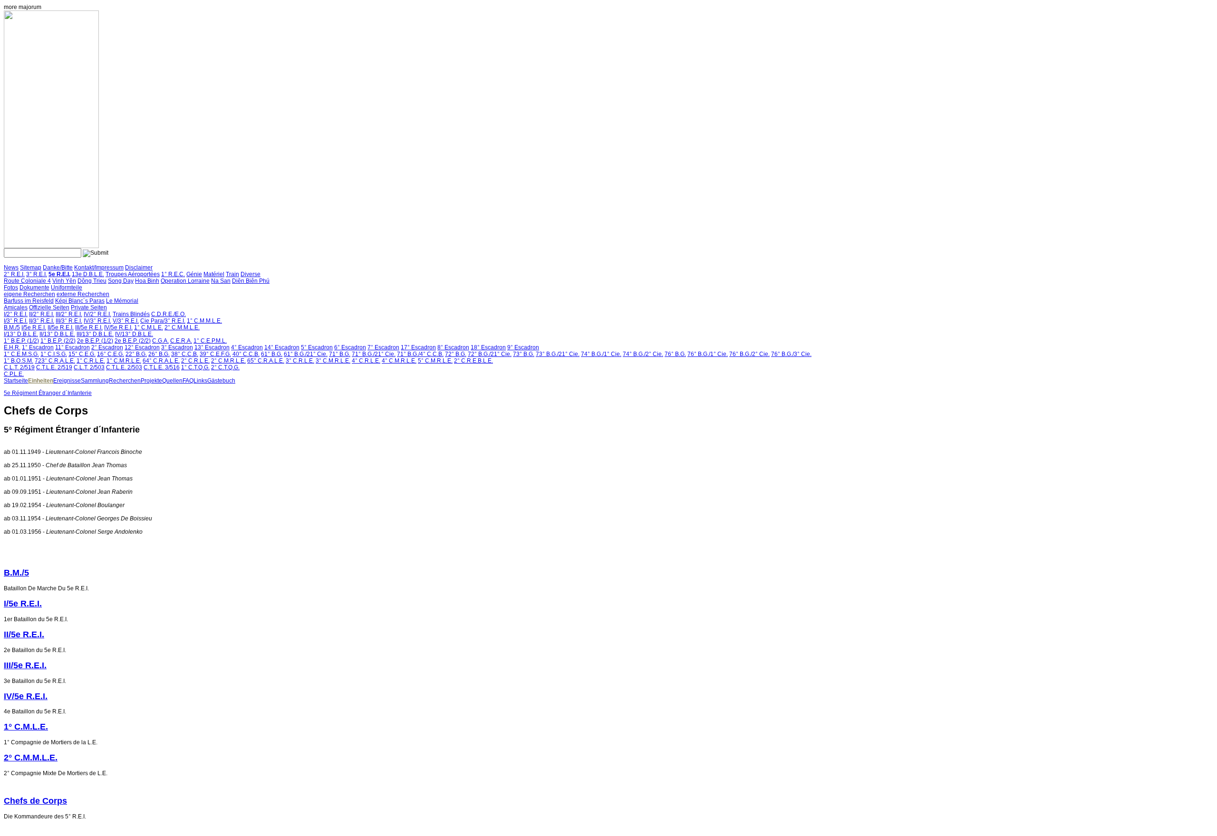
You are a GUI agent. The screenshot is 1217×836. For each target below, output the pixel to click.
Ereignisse (67, 380)
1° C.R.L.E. (91, 360)
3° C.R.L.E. (300, 360)
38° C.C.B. (184, 354)
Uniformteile (66, 287)
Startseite (16, 380)
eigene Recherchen (29, 294)
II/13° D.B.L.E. (57, 334)
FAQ (188, 380)
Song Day (121, 281)
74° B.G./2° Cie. (643, 354)
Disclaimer (139, 267)
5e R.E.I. (59, 274)
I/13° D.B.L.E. (21, 334)
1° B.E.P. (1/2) (21, 340)
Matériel (213, 274)
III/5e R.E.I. (89, 327)
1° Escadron (38, 347)
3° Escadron (177, 347)
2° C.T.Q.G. (225, 367)
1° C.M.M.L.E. (204, 320)
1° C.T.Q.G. (195, 367)
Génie (194, 274)
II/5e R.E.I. (61, 327)
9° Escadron (523, 347)
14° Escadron (281, 347)
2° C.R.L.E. (195, 360)
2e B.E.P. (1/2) (95, 340)
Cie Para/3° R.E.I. (162, 320)
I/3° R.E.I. (16, 320)
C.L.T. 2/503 (89, 367)
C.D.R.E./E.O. (168, 314)
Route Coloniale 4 (27, 281)
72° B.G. (455, 354)
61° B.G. (271, 354)
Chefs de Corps (35, 801)
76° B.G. (675, 354)
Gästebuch (221, 380)
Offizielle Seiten (49, 307)
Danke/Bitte (58, 267)
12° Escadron (142, 347)
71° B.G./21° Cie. (374, 354)
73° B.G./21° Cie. (558, 354)
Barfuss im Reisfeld (29, 301)
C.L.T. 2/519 (19, 367)
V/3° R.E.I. (126, 320)
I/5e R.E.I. (33, 327)
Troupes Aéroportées (133, 274)
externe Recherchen (83, 294)
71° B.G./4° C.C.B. (420, 354)
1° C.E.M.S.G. (21, 354)
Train (232, 274)
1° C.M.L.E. (148, 327)
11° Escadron (72, 347)
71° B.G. (339, 354)
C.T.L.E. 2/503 (124, 367)
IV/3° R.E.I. (97, 320)
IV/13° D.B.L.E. (134, 334)
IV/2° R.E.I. (97, 314)
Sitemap (30, 267)
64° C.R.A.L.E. (161, 360)
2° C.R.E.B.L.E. (473, 360)
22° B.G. (136, 354)
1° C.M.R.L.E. (123, 360)
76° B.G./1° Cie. (707, 354)
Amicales (16, 307)
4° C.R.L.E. (366, 360)
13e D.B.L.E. (88, 274)
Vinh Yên (64, 281)
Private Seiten (89, 307)
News (11, 267)
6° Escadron (350, 347)
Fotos (11, 287)
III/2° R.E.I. (69, 314)
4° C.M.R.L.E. (399, 360)
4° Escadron (247, 347)
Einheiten (40, 380)
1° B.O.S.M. (18, 360)
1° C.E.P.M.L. (210, 340)
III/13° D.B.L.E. (95, 334)
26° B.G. (159, 354)
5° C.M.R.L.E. (435, 360)
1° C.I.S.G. (53, 354)
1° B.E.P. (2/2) (58, 340)
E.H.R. (12, 347)
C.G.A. (160, 340)
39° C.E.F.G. (215, 354)
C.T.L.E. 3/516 (162, 367)
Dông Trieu (91, 281)
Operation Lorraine (185, 281)
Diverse (251, 274)
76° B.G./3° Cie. (791, 354)
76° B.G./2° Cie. (749, 354)
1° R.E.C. (173, 274)
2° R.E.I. (14, 274)
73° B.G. (523, 354)
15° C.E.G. (82, 354)
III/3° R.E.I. (69, 320)
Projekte (151, 380)
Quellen (172, 380)
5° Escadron (317, 347)
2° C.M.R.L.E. (228, 360)
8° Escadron (453, 347)
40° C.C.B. (246, 354)
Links (200, 380)
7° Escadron (383, 347)
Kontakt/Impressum (99, 267)
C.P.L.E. (14, 374)
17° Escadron (418, 347)
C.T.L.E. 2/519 (54, 367)
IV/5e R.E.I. (118, 327)
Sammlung (95, 380)
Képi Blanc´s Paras (80, 301)
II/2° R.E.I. (41, 314)
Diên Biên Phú (251, 281)
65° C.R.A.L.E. (265, 360)
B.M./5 (12, 327)
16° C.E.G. (110, 354)
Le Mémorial (122, 301)
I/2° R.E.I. (16, 314)
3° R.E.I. (36, 274)
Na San (221, 281)
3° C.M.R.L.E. (333, 360)
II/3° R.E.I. (41, 320)
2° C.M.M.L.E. (182, 327)
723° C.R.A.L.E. (55, 360)
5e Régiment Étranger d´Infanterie (48, 393)
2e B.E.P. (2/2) (133, 340)
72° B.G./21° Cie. (490, 354)
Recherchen (125, 380)
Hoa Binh (147, 281)
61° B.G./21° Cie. (306, 354)
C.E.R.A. (181, 340)
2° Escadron (107, 347)
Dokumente (34, 287)
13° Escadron (212, 347)
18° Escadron (488, 347)
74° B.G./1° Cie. (601, 354)
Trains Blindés (131, 314)
